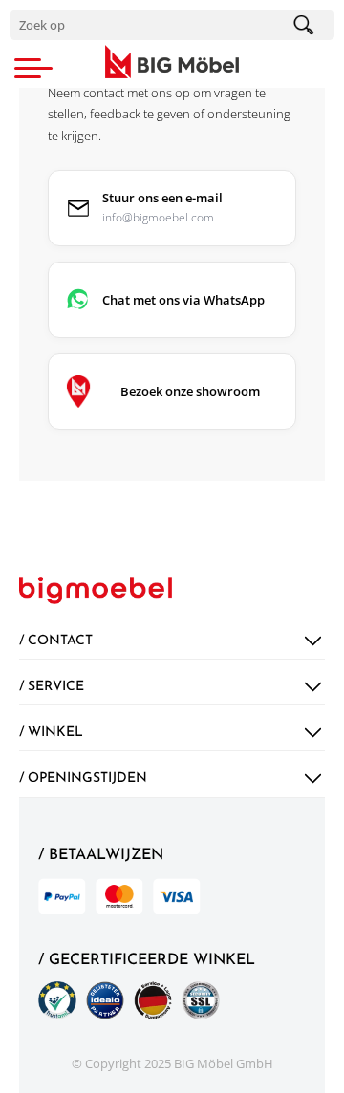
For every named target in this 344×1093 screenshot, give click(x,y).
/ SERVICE (51, 687)
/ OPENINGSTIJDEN (83, 778)
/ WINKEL (51, 732)
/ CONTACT (56, 641)
